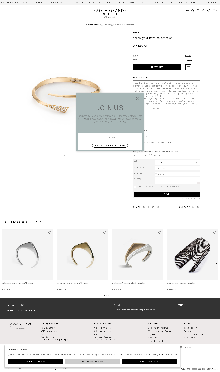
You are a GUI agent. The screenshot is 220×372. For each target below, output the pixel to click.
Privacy (187, 331)
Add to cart (157, 67)
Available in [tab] (140, 136)
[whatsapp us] (144, 207)
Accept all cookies (35, 361)
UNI (135, 59)
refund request (155, 341)
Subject (137, 161)
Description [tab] (140, 78)
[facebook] (148, 207)
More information (168, 354)
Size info (189, 60)
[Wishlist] (208, 10)
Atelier (46, 369)
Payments (153, 334)
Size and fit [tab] (140, 130)
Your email (139, 173)
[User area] (203, 10)
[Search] (197, 10)
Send (167, 194)
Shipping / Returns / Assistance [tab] (152, 142)
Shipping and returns (158, 328)
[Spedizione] (192, 10)
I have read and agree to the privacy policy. (159, 187)
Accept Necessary (149, 361)
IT (182, 10)
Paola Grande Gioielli (110, 13)
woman (90, 24)
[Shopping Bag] (214, 10)
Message (138, 178)
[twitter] (153, 207)
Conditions (189, 337)
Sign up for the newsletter (110, 145)
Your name (139, 167)
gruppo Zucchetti (61, 369)
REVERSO (138, 32)
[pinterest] (158, 207)
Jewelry (98, 24)
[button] (64, 155)
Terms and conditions (194, 334)
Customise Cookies (92, 361)
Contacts (152, 337)
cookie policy (190, 328)
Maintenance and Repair (159, 331)
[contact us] (193, 207)
